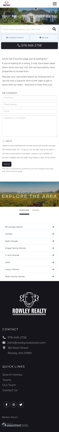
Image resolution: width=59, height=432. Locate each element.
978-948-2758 (31, 45)
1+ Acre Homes (12, 255)
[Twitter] (21, 405)
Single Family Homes (15, 248)
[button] (54, 29)
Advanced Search (16, 38)
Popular (24, 210)
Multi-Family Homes (15, 276)
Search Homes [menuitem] (12, 374)
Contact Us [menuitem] (9, 390)
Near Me (44, 38)
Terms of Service (11, 171)
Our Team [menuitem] (9, 385)
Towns (35, 210)
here (48, 76)
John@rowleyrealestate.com (26, 342)
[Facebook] (6, 405)
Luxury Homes (12, 269)
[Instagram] (14, 405)
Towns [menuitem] (6, 380)
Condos (8, 234)
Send (7, 164)
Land (7, 262)
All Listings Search (14, 227)
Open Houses (11, 241)
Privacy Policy (50, 157)
